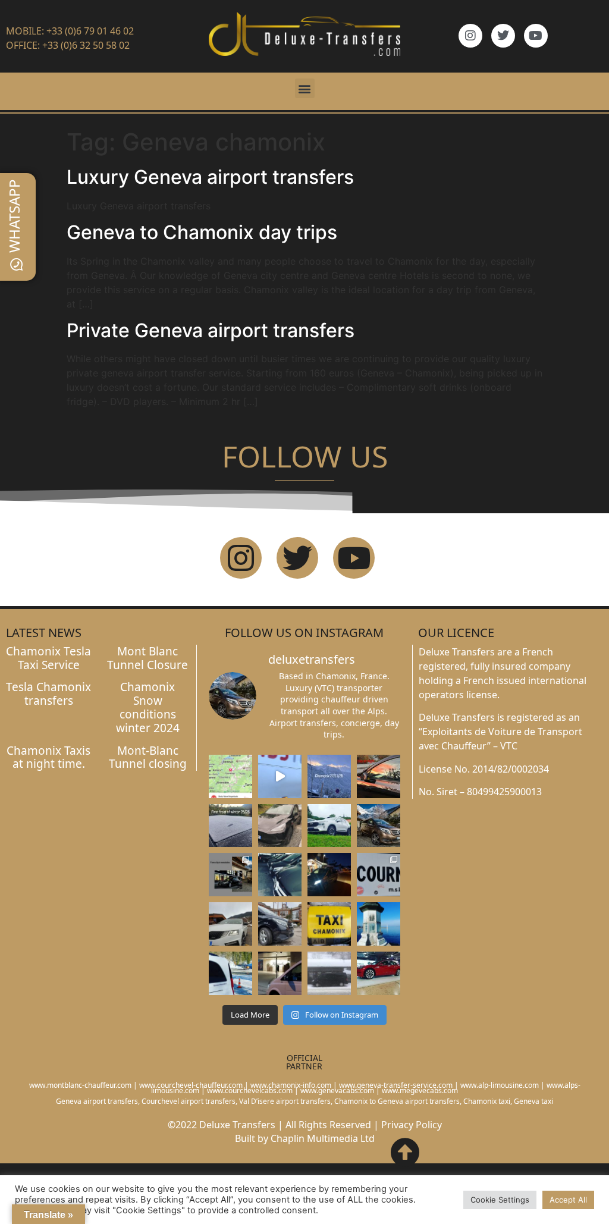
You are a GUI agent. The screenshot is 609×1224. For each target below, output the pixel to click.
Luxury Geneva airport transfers (210, 177)
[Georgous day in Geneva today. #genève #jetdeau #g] (378, 924)
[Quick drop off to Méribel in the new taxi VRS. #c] (230, 924)
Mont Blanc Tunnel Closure (147, 658)
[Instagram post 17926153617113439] (230, 826)
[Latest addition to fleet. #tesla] (280, 826)
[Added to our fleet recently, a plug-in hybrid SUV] (329, 826)
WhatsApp (14, 216)
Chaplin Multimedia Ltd (323, 1138)
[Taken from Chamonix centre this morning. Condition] (329, 776)
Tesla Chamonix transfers (48, 693)
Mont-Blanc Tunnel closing (148, 757)
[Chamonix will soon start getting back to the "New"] (230, 874)
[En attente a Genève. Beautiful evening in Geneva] (280, 973)
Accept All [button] (568, 1199)
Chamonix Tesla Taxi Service (48, 658)
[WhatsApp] (17, 265)
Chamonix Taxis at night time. (48, 757)
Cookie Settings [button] (499, 1199)
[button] (305, 88)
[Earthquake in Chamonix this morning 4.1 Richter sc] (230, 776)
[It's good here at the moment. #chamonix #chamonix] (378, 874)
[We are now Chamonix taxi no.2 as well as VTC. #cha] (329, 924)
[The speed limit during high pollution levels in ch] (280, 776)
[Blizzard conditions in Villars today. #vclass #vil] (329, 973)
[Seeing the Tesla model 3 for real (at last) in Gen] (378, 973)
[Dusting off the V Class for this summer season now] (378, 826)
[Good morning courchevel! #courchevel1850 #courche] (329, 874)
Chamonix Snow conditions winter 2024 (148, 707)
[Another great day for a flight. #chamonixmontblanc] (230, 973)
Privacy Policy (411, 1124)
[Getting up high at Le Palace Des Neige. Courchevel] (280, 924)
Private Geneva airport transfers (210, 330)
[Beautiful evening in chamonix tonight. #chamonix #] (378, 776)
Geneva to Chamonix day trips (202, 232)
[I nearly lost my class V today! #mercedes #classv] (280, 874)
